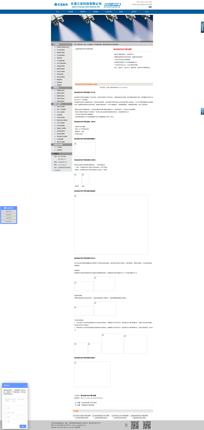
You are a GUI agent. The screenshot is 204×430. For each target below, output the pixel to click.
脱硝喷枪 (59, 82)
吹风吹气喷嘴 (60, 71)
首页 (84, 44)
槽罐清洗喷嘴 (60, 69)
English (147, 11)
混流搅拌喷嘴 (60, 66)
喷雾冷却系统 (60, 98)
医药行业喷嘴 (60, 106)
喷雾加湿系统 (60, 93)
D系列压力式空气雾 (120, 418)
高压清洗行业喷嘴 (62, 120)
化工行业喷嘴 (60, 112)
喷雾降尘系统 (60, 90)
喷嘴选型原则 (136, 4)
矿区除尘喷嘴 (60, 117)
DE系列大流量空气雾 (82, 418)
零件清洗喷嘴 (60, 125)
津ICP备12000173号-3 (95, 423)
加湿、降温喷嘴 (61, 109)
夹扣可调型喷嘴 (61, 63)
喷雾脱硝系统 (60, 101)
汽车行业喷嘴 (60, 123)
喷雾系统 (56, 88)
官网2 (142, 2)
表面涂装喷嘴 (60, 133)
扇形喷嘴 (59, 58)
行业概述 (59, 147)
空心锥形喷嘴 (60, 60)
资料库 (121, 11)
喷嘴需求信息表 (144, 4)
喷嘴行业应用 (57, 104)
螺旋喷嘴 (59, 79)
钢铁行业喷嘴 (60, 142)
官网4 (150, 2)
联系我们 (134, 11)
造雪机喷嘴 (60, 139)
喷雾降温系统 (60, 96)
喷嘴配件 (59, 85)
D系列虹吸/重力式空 (101, 418)
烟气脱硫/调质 (61, 131)
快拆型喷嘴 (60, 74)
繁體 (150, 4)
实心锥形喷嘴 (60, 55)
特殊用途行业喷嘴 (62, 136)
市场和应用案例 (58, 144)
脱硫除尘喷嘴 (60, 52)
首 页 (57, 11)
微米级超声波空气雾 (139, 418)
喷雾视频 (95, 11)
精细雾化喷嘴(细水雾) (63, 47)
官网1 (138, 2)
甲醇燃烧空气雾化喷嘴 (87, 405)
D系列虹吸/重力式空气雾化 (89, 402)
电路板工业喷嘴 (61, 128)
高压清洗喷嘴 (60, 77)
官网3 (146, 2)
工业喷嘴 (56, 44)
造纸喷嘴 (59, 115)
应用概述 (59, 150)
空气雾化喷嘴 (60, 50)
